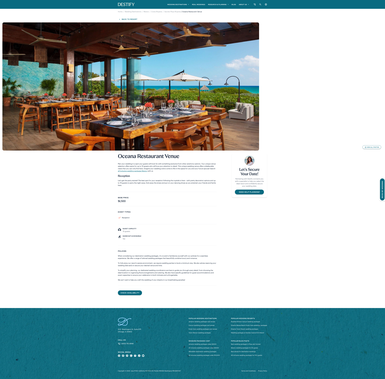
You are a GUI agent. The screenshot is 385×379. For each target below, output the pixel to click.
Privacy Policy (262, 371)
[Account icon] (266, 4)
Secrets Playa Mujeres (172, 12)
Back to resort (129, 19)
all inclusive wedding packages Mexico (132, 171)
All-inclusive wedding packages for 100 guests (246, 355)
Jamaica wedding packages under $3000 (202, 344)
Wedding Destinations (133, 12)
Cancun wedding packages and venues (202, 325)
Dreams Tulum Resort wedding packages (244, 329)
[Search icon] (260, 4)
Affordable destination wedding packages (202, 351)
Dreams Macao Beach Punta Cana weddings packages (249, 325)
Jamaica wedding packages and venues (202, 322)
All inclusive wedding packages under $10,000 (204, 355)
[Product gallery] (130, 86)
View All (372, 147)
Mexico (146, 12)
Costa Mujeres (156, 12)
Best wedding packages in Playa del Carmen (246, 344)
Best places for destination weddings (243, 351)
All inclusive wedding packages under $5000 (204, 348)
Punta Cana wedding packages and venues (203, 329)
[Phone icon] (255, 4)
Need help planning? (249, 192)
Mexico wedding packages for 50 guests (244, 348)
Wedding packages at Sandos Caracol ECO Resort (247, 333)
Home (120, 12)
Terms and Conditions (248, 371)
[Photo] (130, 86)
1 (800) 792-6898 (127, 344)
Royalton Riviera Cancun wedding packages (245, 322)
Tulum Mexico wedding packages (200, 333)
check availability (130, 293)
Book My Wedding (382, 189)
